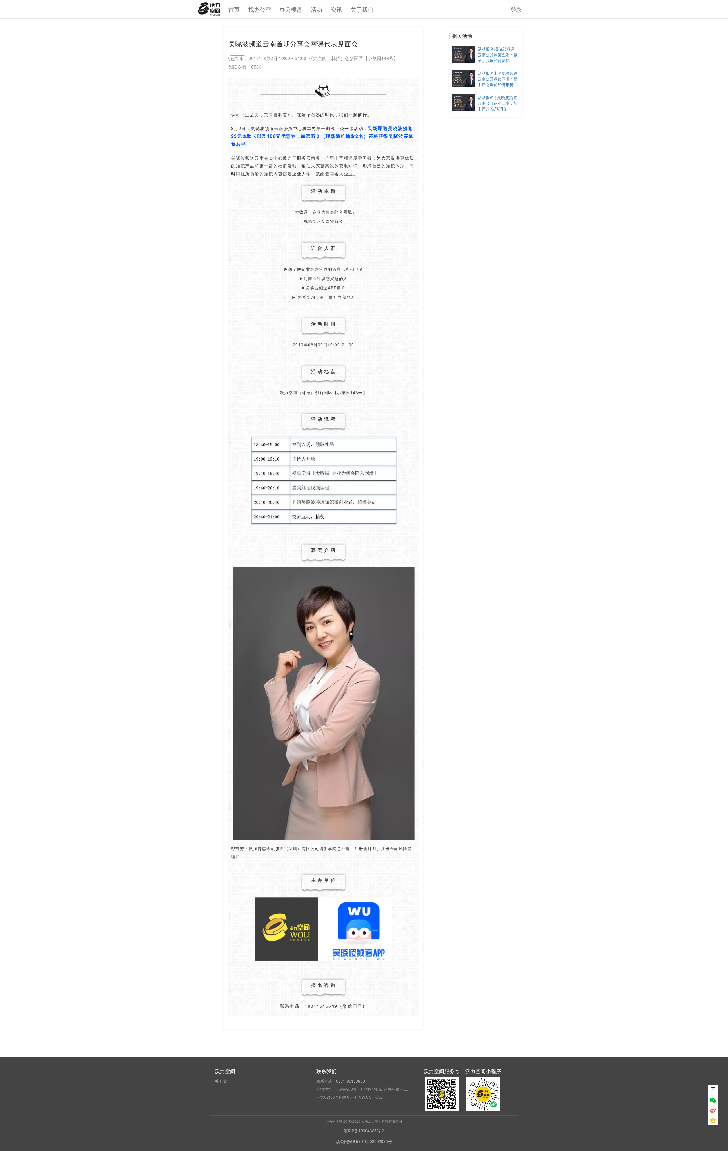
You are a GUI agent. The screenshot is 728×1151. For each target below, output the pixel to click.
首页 (234, 9)
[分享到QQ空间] (713, 1120)
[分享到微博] (713, 1110)
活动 (316, 9)
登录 (516, 9)
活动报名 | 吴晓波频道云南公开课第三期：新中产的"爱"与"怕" (498, 102)
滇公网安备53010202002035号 (364, 1141)
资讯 (336, 9)
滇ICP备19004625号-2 (364, 1130)
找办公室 (259, 9)
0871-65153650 (350, 1081)
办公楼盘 (291, 9)
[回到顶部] (713, 1090)
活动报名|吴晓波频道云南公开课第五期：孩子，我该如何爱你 (498, 54)
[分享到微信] (713, 1100)
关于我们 (362, 9)
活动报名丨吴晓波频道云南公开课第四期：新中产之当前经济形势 (498, 78)
